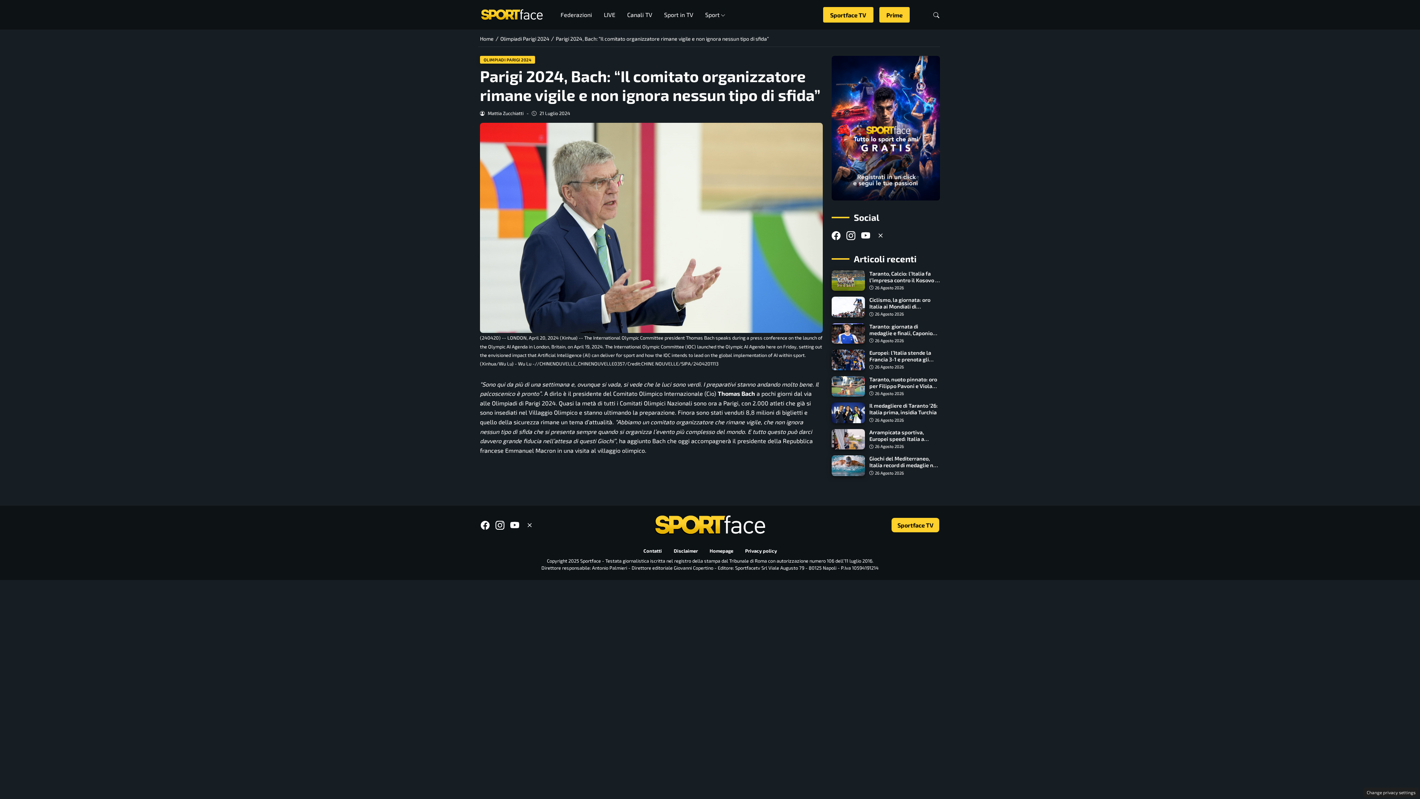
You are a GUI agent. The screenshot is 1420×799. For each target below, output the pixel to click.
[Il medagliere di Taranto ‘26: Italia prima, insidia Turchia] (848, 412)
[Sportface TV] (886, 128)
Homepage (721, 551)
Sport (712, 14)
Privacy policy (761, 551)
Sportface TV (848, 14)
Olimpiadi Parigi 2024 (508, 59)
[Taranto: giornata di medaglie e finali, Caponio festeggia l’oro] (848, 333)
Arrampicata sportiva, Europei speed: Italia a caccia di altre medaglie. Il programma (901, 442)
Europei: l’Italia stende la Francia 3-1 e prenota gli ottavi (900, 359)
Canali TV (639, 14)
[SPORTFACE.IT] (512, 13)
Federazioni (576, 14)
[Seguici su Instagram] (850, 235)
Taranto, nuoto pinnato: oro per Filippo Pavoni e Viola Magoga (903, 386)
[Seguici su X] (880, 235)
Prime (894, 14)
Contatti (652, 551)
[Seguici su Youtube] (865, 235)
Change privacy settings (1391, 792)
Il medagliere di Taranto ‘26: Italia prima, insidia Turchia (903, 408)
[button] (936, 15)
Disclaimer (686, 551)
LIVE (609, 14)
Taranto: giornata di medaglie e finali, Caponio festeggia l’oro (901, 333)
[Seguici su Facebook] (836, 235)
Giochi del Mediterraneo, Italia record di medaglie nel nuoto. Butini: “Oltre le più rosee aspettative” (903, 468)
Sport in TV (678, 14)
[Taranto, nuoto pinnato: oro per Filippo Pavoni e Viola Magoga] (848, 386)
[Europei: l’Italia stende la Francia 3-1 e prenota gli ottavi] (848, 360)
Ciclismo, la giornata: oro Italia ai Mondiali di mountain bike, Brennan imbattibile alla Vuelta (899, 310)
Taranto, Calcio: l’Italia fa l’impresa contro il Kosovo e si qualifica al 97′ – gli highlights (903, 283)
